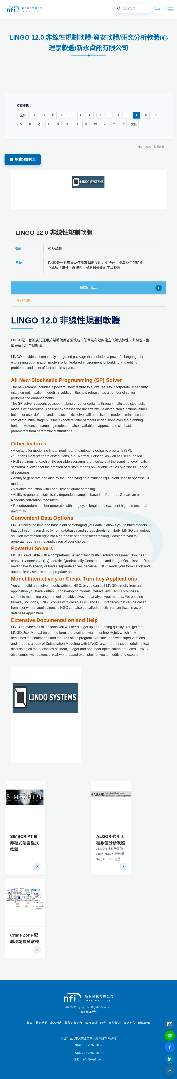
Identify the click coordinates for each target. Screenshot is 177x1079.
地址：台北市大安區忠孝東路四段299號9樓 (88, 1038)
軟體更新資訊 (74, 1022)
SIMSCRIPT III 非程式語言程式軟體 (24, 843)
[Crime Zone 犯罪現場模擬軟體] (25, 902)
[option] (88, 189)
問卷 (103, 1022)
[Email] (169, 1024)
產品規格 (23, 300)
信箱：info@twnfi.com (88, 1059)
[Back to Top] (169, 1070)
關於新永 (115, 1022)
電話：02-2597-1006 (88, 1045)
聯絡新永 (129, 1022)
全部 (23, 115)
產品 (148, 146)
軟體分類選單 (25, 159)
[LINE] (169, 1036)
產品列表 (56, 1022)
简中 (157, 9)
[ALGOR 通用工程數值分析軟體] (111, 804)
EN (163, 9)
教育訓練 (91, 1022)
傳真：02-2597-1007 (88, 1052)
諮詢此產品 (88, 288)
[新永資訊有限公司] (23, 9)
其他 (134, 124)
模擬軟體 (159, 146)
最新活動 (41, 1022)
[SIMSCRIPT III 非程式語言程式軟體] (25, 804)
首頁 (140, 146)
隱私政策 (144, 1022)
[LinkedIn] (169, 1059)
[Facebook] (169, 1047)
